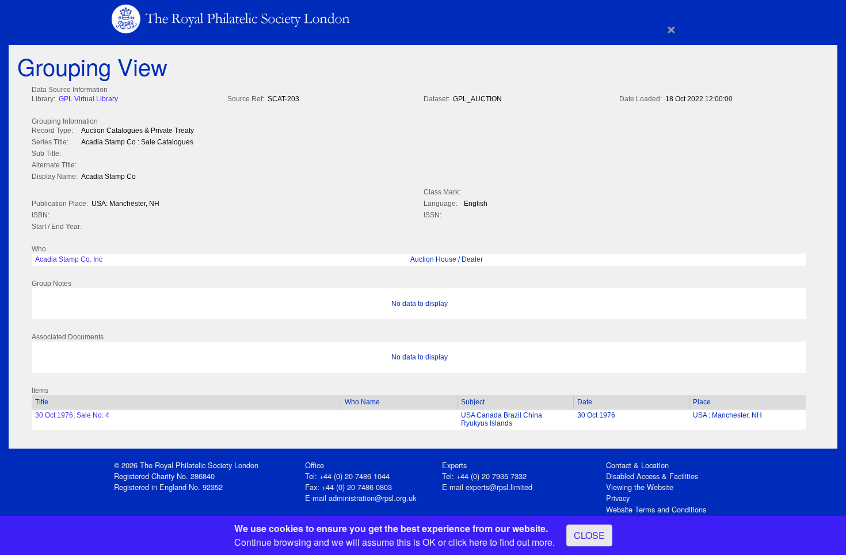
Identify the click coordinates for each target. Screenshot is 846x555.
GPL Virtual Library (88, 99)
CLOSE (589, 535)
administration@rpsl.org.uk (372, 497)
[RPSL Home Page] (232, 18)
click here (467, 542)
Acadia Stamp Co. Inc (68, 259)
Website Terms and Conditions (656, 509)
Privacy (618, 497)
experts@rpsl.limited (499, 486)
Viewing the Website (639, 486)
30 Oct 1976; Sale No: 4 (72, 415)
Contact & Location (637, 465)
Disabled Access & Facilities (652, 475)
